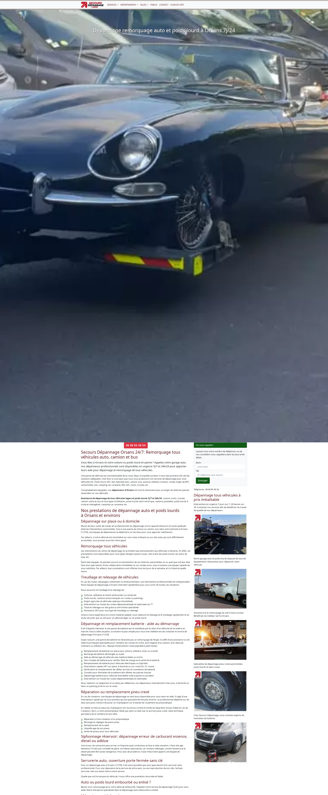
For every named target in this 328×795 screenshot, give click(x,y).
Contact (163, 4)
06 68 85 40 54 (136, 445)
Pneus (154, 4)
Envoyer (203, 480)
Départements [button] (128, 4)
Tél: (197, 470)
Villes (143, 4)
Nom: (198, 462)
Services (112, 4)
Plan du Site (177, 4)
